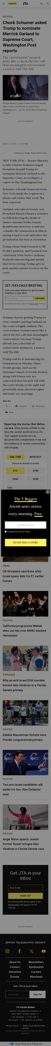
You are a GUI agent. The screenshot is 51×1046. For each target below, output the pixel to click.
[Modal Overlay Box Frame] (25, 523)
